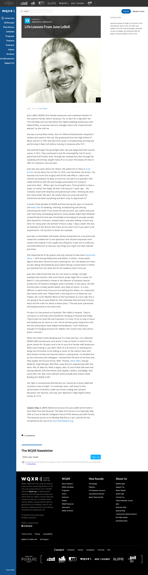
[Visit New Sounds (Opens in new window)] (77, 3)
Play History (8, 27)
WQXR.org (32, 491)
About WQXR (120, 490)
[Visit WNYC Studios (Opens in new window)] (42, 3)
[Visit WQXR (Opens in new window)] (63, 3)
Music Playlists (67, 484)
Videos (11, 49)
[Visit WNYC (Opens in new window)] (23, 3)
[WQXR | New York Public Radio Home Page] (8, 11)
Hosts (64, 494)
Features (10, 40)
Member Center (139, 11)
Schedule (10, 31)
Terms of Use (26, 534)
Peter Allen (75, 360)
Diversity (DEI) (121, 507)
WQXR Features (67, 504)
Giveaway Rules (121, 521)
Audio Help (120, 494)
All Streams (9, 22)
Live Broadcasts (7, 58)
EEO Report (44, 539)
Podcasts (10, 45)
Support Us (9, 63)
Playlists (92, 487)
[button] (98, 99)
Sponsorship (120, 511)
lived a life (35, 207)
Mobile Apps (120, 484)
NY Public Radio (122, 517)
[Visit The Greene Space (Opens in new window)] (89, 3)
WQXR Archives (67, 511)
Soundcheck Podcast (96, 494)
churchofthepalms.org (62, 421)
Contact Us (120, 497)
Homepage (93, 484)
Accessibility (47, 534)
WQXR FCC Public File (29, 539)
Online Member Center (124, 500)
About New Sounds (96, 497)
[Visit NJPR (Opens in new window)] (52, 3)
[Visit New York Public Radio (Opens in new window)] (29, 559)
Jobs (117, 504)
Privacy (37, 534)
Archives (10, 54)
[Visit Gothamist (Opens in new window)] (33, 3)
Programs (10, 36)
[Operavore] (28, 20)
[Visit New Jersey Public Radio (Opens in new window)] (118, 559)
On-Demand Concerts (97, 490)
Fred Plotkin (43, 108)
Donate (126, 11)
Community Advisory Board (126, 514)
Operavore (36, 22)
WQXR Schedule (68, 487)
